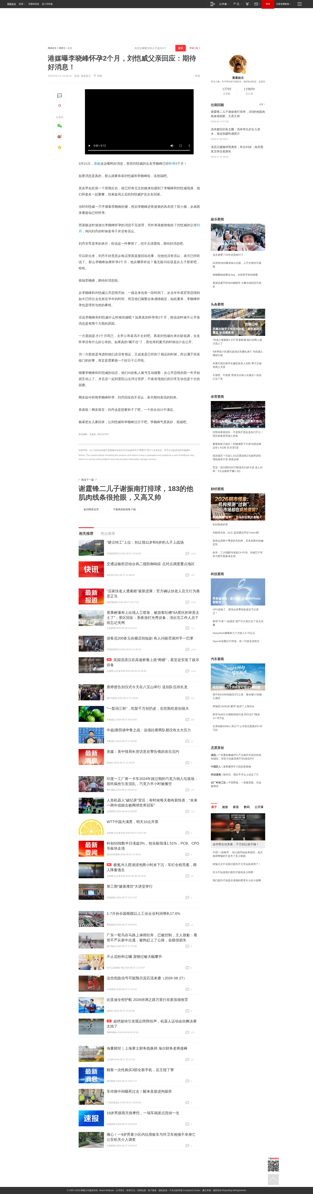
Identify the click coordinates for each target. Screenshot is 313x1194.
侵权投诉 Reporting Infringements (229, 1190)
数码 (247, 807)
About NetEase (106, 1190)
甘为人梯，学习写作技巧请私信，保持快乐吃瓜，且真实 (238, 81)
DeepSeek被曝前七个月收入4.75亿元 (234, 633)
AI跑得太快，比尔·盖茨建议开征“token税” (236, 532)
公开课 (259, 807)
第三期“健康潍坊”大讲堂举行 (130, 886)
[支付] (248, 4)
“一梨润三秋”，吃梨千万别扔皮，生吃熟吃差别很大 (148, 708)
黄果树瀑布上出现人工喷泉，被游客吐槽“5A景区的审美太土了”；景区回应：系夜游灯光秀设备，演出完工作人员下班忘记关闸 (153, 618)
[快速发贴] (59, 95)
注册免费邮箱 (282, 4)
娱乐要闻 (217, 219)
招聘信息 (141, 1190)
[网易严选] (236, 4)
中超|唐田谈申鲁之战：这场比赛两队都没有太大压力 (149, 730)
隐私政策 (163, 1190)
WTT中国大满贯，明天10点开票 (132, 822)
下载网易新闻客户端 (124, 509)
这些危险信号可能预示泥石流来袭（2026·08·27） (147, 978)
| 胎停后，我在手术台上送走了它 (235, 774)
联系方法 (131, 1190)
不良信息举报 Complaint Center (184, 1190)
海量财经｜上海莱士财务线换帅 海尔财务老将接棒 (147, 1048)
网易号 (62, 48)
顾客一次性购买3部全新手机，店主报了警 (140, 1070)
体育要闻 (217, 396)
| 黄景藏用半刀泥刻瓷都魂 (231, 766)
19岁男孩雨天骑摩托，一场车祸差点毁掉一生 (143, 1113)
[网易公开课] (224, 4)
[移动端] (213, 4)
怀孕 (172, 163)
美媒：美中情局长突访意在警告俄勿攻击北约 (143, 752)
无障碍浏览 (33, 4)
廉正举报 (206, 1190)
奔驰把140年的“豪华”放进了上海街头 (233, 706)
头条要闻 (217, 304)
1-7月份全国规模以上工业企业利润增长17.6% (143, 913)
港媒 (97, 163)
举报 (197, 76)
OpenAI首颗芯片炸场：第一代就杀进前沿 (236, 641)
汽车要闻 (217, 659)
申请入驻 (193, 48)
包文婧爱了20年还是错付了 (228, 254)
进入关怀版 (47, 4)
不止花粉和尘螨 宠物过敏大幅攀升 (134, 957)
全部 (261, 104)
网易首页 (11, 4)
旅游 (225, 807)
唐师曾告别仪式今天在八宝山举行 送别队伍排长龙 (147, 687)
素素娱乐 (86, 75)
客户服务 (152, 1190)
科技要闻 (217, 574)
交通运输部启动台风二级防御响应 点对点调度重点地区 (151, 564)
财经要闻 (217, 489)
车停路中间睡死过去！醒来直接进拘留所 (139, 1091)
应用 (21, 4)
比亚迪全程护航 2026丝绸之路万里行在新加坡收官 (147, 1000)
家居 (236, 807)
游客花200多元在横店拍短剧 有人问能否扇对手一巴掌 (150, 638)
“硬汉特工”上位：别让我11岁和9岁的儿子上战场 (145, 542)
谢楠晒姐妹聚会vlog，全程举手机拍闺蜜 (235, 274)
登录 (268, 4)
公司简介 (120, 1190)
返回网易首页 (91, 509)
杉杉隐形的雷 (220, 524)
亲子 (214, 807)
